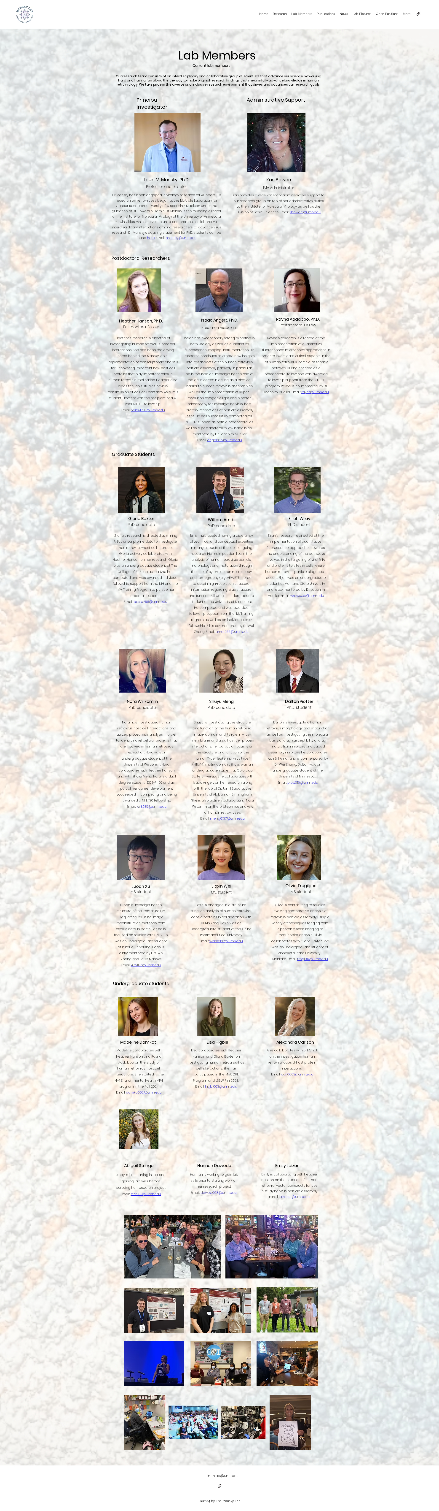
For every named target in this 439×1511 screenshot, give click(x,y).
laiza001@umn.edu (294, 1196)
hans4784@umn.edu (148, 410)
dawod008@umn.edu (218, 1192)
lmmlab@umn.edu (222, 1475)
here (151, 238)
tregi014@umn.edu (312, 959)
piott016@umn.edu (302, 782)
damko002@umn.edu (144, 1092)
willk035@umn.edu (151, 806)
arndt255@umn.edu (232, 631)
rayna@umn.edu (315, 392)
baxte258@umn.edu (150, 601)
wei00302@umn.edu (226, 941)
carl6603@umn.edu (297, 1074)
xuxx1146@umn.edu (146, 965)
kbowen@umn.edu (305, 212)
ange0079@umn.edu (224, 440)
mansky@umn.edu (181, 238)
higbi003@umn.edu (221, 1086)
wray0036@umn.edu (307, 595)
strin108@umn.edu (146, 1193)
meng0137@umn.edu (227, 818)
